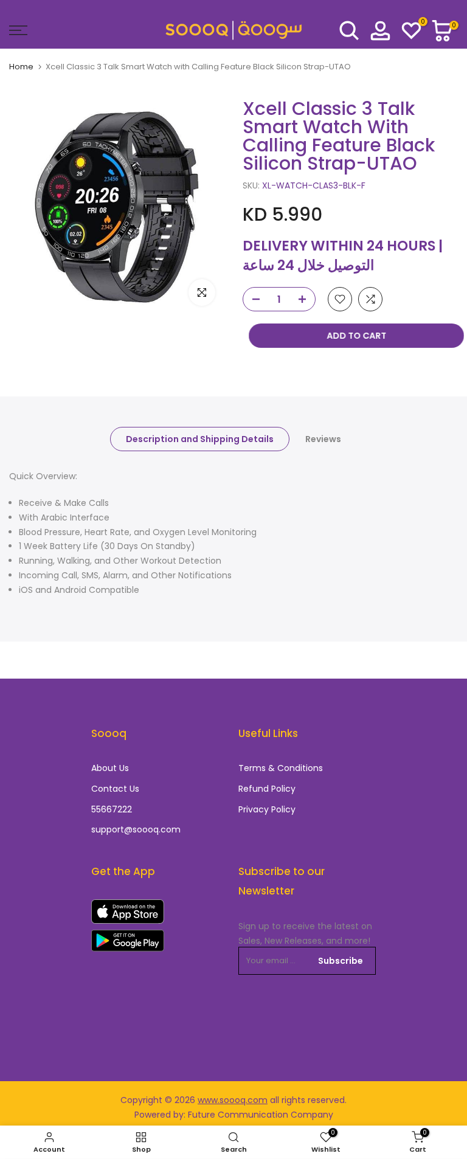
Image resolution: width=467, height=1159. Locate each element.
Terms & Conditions (280, 768)
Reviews (323, 439)
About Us (110, 768)
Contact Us (115, 789)
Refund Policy (267, 789)
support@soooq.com (136, 830)
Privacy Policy (267, 809)
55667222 (111, 809)
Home (21, 67)
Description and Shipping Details (200, 439)
